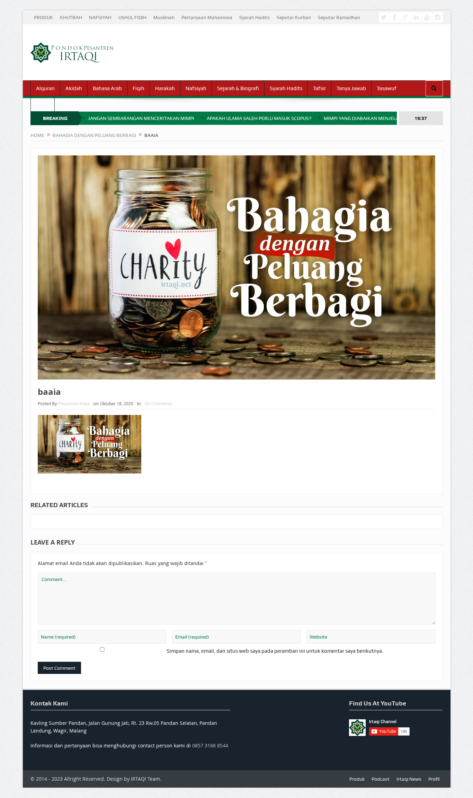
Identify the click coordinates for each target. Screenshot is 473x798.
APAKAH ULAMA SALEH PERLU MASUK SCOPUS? (259, 118)
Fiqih (138, 88)
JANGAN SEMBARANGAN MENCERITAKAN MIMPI (141, 118)
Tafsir (319, 88)
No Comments (158, 403)
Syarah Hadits (254, 17)
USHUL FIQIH (132, 17)
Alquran (45, 88)
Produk (357, 779)
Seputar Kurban (294, 17)
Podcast (381, 779)
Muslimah (164, 17)
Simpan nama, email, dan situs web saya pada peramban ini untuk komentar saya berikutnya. (275, 651)
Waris (42, 104)
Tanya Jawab (351, 88)
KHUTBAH (71, 17)
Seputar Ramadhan (339, 17)
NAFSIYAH (100, 17)
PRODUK (43, 17)
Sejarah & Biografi (238, 88)
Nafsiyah (196, 88)
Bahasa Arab (107, 88)
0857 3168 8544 (210, 745)
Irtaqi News (408, 779)
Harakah (165, 88)
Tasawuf (386, 88)
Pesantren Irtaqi (74, 403)
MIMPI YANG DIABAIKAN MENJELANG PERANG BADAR (383, 118)
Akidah (73, 88)
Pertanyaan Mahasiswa (206, 17)
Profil (433, 779)
